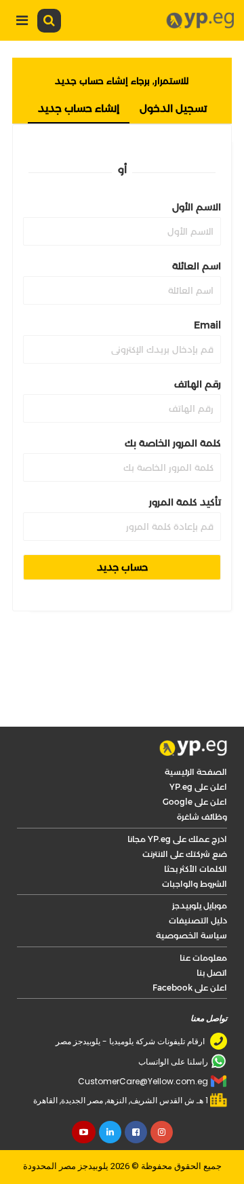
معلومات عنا (203, 958)
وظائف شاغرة (202, 816)
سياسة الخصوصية (191, 935)
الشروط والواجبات (194, 884)
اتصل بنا (212, 973)
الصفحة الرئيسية (196, 772)
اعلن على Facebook (189, 987)
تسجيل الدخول (173, 108)
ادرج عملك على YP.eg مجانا (177, 839)
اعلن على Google (195, 802)
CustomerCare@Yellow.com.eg (143, 1081)
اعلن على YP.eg (198, 787)
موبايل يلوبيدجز (199, 905)
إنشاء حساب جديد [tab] (78, 108)
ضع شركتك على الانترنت (184, 854)
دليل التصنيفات (198, 920)
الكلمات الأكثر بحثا (195, 869)
